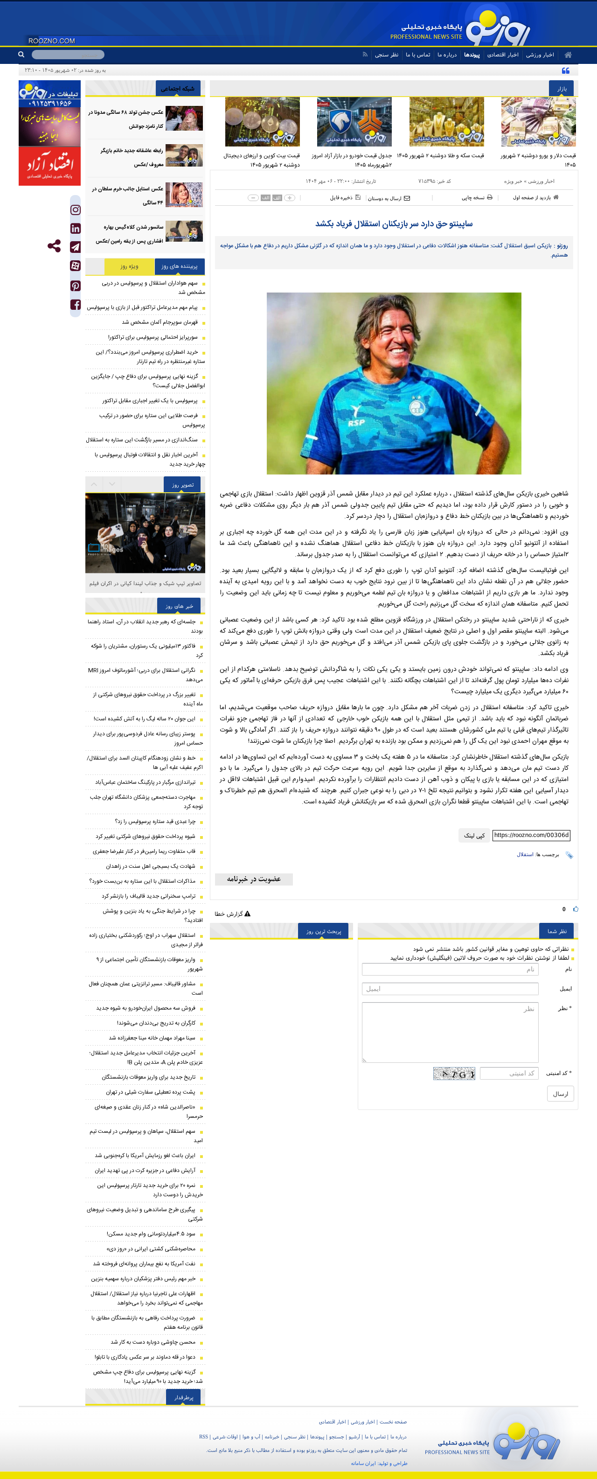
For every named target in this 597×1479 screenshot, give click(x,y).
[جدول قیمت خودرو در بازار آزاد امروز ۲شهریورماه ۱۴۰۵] (348, 122)
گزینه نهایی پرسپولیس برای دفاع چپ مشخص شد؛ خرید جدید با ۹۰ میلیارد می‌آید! (148, 1376)
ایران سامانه (363, 1463)
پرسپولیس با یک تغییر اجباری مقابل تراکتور (150, 400)
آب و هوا (251, 1436)
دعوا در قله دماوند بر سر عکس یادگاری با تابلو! (145, 1357)
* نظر (565, 1008)
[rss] (365, 54)
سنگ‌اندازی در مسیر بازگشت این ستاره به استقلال (142, 440)
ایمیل (566, 988)
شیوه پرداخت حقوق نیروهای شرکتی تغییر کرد (145, 836)
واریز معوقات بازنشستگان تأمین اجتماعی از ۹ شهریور (150, 964)
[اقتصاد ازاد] (50, 166)
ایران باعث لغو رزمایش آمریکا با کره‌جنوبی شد (145, 1155)
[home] (565, 55)
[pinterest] (75, 288)
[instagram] (75, 212)
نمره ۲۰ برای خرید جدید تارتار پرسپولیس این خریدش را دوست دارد (150, 1190)
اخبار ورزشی (541, 181)
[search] (25, 54)
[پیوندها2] (50, 127)
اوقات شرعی (225, 1436)
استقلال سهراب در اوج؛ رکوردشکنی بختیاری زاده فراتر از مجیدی (146, 940)
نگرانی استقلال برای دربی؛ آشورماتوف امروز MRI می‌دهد (145, 675)
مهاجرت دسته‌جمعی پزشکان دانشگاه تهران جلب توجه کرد (146, 802)
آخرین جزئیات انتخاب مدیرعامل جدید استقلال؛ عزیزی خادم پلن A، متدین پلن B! (146, 1057)
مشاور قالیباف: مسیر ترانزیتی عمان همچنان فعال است (146, 988)
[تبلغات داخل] (50, 93)
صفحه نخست (393, 1421)
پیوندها (472, 54)
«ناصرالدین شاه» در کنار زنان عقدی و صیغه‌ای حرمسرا (149, 1111)
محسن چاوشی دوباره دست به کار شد (153, 1342)
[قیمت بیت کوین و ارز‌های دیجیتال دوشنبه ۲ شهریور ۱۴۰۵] (256, 122)
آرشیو (354, 1436)
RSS (203, 1436)
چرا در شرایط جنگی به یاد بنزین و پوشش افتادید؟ (153, 916)
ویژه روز (130, 266)
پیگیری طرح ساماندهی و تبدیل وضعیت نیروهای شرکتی (145, 1214)
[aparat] (75, 265)
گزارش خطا (229, 913)
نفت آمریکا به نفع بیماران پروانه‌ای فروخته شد (144, 1264)
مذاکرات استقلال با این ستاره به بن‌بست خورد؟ (142, 881)
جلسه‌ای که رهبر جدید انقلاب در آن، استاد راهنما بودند (145, 626)
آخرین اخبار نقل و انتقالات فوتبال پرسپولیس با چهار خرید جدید (150, 459)
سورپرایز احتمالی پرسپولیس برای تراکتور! (153, 337)
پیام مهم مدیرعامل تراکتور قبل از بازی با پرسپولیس (142, 307)
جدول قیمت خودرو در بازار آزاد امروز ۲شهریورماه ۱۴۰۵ (352, 160)
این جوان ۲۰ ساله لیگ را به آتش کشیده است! (144, 719)
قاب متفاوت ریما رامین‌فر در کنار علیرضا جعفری (144, 851)
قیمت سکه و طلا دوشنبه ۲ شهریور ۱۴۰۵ (440, 155)
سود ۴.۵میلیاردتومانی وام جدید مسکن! (151, 1234)
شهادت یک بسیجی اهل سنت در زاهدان (150, 866)
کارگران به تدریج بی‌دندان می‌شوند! (156, 1023)
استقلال (525, 854)
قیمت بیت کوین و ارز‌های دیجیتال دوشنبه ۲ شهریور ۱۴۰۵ (261, 160)
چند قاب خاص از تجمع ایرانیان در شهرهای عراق (145, 583)
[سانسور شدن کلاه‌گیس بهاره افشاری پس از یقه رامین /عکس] (184, 233)
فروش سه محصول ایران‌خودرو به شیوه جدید (145, 1008)
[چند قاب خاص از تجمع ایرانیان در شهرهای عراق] (145, 533)
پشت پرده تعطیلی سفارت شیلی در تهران (150, 1092)
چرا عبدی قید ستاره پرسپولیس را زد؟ (155, 821)
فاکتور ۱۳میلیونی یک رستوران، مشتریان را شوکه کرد (147, 651)
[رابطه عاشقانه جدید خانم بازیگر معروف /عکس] (184, 156)
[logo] (492, 1439)
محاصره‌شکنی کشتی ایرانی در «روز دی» (150, 1249)
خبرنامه (272, 1436)
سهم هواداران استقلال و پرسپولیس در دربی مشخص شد (153, 288)
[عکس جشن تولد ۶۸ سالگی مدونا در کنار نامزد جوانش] (184, 118)
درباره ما (447, 54)
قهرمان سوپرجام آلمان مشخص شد (160, 322)
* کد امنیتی (559, 1073)
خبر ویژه (513, 181)
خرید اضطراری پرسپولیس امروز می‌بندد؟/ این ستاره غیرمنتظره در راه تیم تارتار (150, 357)
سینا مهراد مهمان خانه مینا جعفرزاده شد (152, 1038)
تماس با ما (418, 54)
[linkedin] (75, 230)
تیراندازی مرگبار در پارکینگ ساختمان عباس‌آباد (145, 782)
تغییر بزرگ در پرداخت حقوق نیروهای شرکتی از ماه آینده (148, 699)
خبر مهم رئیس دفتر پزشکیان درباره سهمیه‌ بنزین (143, 1279)
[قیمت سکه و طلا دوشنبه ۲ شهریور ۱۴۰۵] (440, 122)
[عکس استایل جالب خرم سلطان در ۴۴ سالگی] (184, 194)
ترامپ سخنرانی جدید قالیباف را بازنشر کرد (148, 896)
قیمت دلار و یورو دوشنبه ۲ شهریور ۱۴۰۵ (538, 160)
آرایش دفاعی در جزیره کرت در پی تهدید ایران (145, 1170)
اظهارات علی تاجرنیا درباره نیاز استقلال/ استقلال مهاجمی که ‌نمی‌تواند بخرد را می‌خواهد (146, 1298)
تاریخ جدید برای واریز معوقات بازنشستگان (148, 1077)
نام (568, 969)
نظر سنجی (386, 54)
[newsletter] (254, 879)
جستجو (336, 1436)
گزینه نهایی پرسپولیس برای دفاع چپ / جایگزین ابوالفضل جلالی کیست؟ (148, 381)
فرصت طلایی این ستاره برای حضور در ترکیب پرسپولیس (152, 420)
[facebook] (75, 306)
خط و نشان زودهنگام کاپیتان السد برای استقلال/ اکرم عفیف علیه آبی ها (145, 762)
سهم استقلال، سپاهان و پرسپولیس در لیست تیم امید (146, 1136)
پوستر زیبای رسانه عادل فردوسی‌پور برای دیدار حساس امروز (148, 738)
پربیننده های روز (180, 266)
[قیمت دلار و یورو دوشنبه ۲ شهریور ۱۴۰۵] (532, 122)
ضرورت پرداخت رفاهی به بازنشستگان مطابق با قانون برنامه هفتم (147, 1322)
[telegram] (75, 247)
